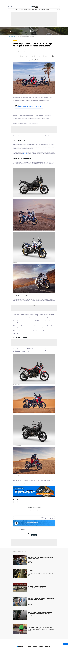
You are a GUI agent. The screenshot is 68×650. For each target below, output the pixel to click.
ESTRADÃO (47, 9)
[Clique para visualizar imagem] (34, 182)
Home (9, 36)
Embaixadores (31, 643)
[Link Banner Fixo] (34, 491)
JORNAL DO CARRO (37, 9)
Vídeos (41, 646)
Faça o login (34, 535)
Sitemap (47, 643)
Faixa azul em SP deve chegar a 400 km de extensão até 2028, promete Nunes (28, 106)
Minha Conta (37, 643)
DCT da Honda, (25, 153)
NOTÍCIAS (19, 9)
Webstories (48, 646)
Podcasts (35, 646)
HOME (16, 9)
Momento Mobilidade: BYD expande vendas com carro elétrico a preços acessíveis (29, 108)
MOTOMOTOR (43, 9)
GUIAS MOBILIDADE (24, 9)
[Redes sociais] (8, 6)
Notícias (29, 646)
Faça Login (65, 643)
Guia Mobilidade (25, 643)
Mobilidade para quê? (12, 36)
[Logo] (34, 6)
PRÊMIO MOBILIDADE (31, 9)
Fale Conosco (42, 643)
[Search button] (56, 6)
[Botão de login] (59, 6)
